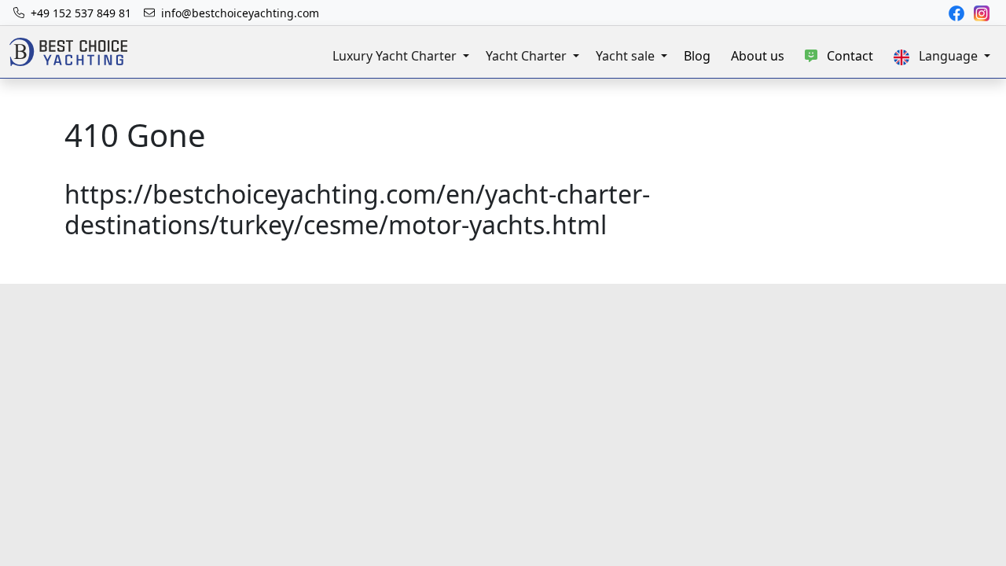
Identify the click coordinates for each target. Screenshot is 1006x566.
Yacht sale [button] (627, 55)
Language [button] (945, 55)
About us (757, 55)
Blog (697, 55)
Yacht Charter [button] (528, 55)
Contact (845, 55)
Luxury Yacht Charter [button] (396, 55)
